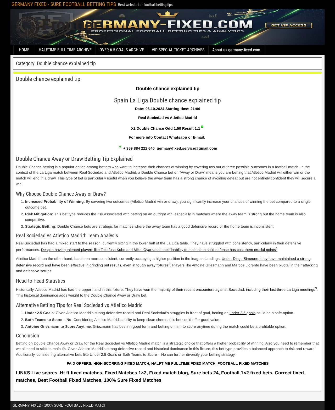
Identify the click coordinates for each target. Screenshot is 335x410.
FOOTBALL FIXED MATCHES (243, 363)
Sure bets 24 (205, 372)
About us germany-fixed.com (236, 49)
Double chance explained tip (48, 79)
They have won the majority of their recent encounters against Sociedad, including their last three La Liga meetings (220, 289)
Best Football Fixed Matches (69, 380)
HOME (24, 49)
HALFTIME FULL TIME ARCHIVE (65, 49)
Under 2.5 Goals (103, 354)
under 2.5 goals (242, 313)
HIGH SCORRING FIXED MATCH (121, 363)
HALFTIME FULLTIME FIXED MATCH (183, 363)
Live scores (44, 372)
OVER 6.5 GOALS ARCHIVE (121, 49)
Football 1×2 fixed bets (246, 372)
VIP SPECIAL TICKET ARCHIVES (178, 49)
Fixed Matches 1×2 (126, 372)
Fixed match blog (168, 372)
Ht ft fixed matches (81, 372)
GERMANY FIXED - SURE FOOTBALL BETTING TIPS (64, 4)
